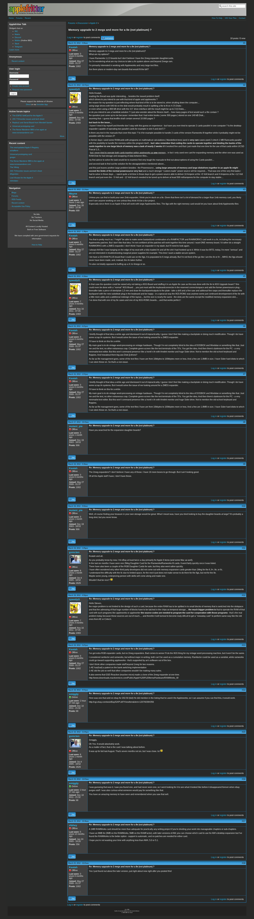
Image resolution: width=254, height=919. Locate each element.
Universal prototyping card (23, 126)
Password (14, 79)
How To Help (217, 18)
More (62, 136)
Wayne (73, 193)
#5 (244, 276)
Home (11, 18)
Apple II (93, 23)
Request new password (22, 89)
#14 (243, 690)
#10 (243, 506)
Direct (28, 104)
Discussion (82, 23)
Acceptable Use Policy (21, 206)
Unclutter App (42, 104)
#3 (244, 189)
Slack (17, 44)
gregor (12, 157)
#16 (243, 779)
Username (14, 73)
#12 (243, 595)
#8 (244, 422)
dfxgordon (14, 174)
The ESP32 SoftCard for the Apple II (27, 115)
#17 (243, 821)
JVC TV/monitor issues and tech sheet (28, 119)
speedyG (74, 89)
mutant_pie (76, 426)
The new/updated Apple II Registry (24, 147)
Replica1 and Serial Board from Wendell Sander (32, 122)
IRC (16, 31)
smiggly (74, 694)
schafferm (14, 150)
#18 (243, 863)
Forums (19, 18)
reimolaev (14, 181)
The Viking (14, 167)
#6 (244, 326)
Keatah (73, 47)
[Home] (26, 14)
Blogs (14, 192)
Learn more (14, 50)
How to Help (37, 245)
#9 (244, 464)
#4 (244, 231)
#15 (243, 732)
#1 (244, 43)
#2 (244, 85)
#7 (244, 374)
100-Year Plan (231, 18)
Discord (18, 37)
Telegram (18, 47)
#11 (243, 548)
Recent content (18, 61)
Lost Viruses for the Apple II (21, 178)
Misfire (17, 40)
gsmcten (74, 552)
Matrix (17, 34)
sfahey (73, 825)
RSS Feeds (16, 199)
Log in (70, 37)
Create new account (20, 86)
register (79, 37)
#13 (243, 645)
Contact (242, 18)
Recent (28, 18)
